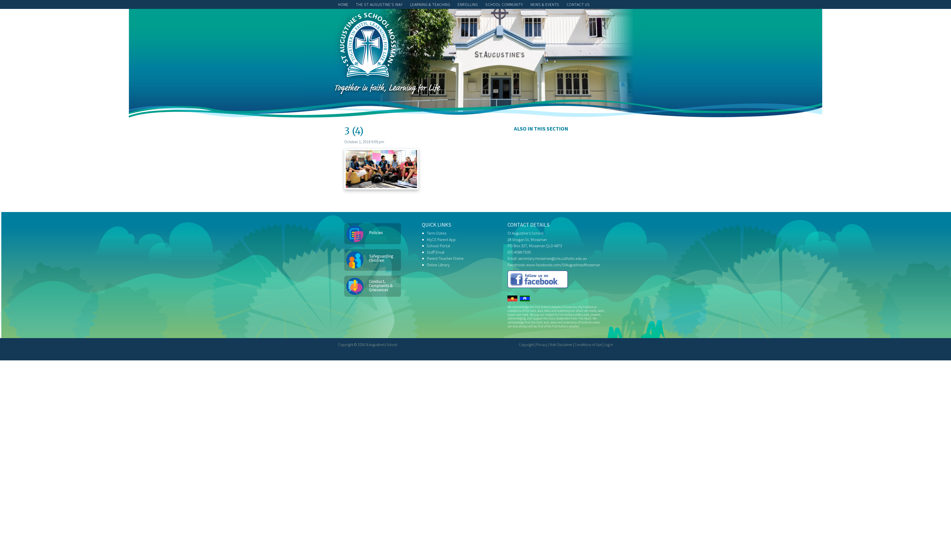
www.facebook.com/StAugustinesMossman (563, 265)
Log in (608, 344)
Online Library (438, 265)
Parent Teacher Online (445, 258)
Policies (376, 232)
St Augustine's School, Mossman (367, 46)
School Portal (438, 245)
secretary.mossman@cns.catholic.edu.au (552, 258)
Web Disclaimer (561, 344)
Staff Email (436, 252)
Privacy (541, 344)
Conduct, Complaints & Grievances (381, 286)
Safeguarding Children (381, 258)
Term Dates (436, 233)
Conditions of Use (588, 344)
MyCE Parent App (441, 239)
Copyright (526, 344)
